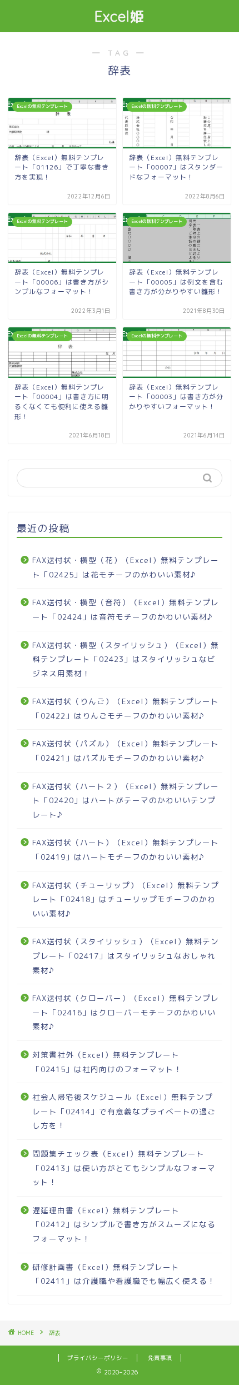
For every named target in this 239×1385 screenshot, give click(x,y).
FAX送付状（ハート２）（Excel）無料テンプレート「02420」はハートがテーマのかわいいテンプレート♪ (125, 800)
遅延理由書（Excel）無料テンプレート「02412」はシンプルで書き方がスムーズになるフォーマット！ (124, 1224)
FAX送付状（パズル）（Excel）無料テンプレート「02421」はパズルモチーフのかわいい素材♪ (125, 750)
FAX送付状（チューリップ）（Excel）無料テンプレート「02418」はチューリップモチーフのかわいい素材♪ (125, 899)
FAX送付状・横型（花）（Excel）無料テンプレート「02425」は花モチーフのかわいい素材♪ (125, 567)
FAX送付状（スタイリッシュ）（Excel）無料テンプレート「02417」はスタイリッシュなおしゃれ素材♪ (125, 955)
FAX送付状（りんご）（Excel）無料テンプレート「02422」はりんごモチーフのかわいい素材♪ (125, 708)
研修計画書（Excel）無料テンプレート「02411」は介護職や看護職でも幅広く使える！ (124, 1274)
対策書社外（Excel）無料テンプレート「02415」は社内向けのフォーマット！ (107, 1061)
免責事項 (160, 1358)
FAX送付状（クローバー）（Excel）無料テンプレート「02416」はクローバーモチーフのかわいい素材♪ (125, 1012)
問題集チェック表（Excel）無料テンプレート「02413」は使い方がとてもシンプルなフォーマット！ (124, 1167)
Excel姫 (119, 16)
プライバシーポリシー (97, 1358)
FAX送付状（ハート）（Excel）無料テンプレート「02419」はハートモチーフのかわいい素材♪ (125, 849)
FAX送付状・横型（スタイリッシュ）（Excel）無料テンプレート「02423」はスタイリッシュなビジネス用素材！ (125, 659)
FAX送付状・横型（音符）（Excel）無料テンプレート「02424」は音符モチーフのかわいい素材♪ (125, 609)
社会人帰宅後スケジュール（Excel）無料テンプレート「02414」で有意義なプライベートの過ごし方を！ (124, 1111)
